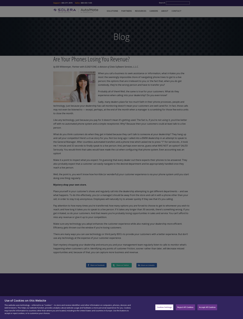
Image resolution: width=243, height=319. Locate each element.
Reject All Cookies (185, 307)
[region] (121, 307)
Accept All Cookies (207, 307)
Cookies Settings (164, 307)
